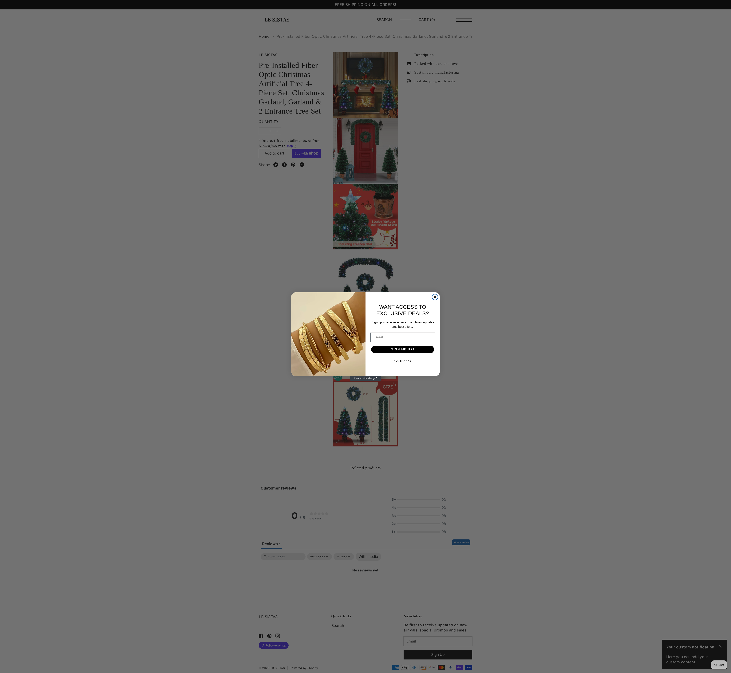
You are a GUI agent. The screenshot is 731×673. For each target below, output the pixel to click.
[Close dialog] (435, 297)
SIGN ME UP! (402, 349)
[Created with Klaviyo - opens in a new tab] (365, 378)
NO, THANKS (403, 361)
